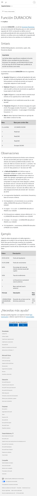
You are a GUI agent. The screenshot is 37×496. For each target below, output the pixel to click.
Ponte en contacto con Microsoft (9, 487)
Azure (3, 414)
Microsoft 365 (5, 344)
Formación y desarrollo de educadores (10, 395)
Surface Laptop (5, 336)
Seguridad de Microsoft (7, 411)
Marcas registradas (6, 490)
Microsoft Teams (5, 425)
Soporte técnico (6, 6)
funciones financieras (28, 27)
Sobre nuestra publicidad (16, 490)
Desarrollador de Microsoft (7, 436)
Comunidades (30, 317)
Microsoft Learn (5, 438)
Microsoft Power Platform (7, 449)
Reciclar (3, 371)
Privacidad (19, 487)
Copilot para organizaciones (8, 339)
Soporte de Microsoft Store (7, 363)
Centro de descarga (6, 360)
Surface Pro (4, 333)
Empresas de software (6, 452)
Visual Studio (5, 455)
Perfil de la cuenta (6, 358)
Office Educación (5, 393)
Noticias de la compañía (7, 468)
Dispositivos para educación (8, 384)
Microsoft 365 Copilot (6, 422)
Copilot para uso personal (7, 342)
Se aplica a (5, 21)
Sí (13, 325)
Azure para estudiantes (7, 401)
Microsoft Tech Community (7, 444)
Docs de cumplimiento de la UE (8, 493)
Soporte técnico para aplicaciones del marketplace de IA (14, 441)
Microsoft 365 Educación (7, 390)
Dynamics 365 (5, 417)
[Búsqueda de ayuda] (6, 2)
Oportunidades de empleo (7, 462)
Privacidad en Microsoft (7, 471)
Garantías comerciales (6, 374)
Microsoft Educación (6, 382)
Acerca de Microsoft (6, 465)
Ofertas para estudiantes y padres (9, 398)
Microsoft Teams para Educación (9, 387)
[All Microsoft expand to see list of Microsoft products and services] (2, 2)
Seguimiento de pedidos (7, 368)
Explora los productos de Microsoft (9, 347)
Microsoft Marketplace (7, 446)
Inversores (4, 473)
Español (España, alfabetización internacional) (14, 478)
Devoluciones (5, 366)
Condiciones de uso (26, 487)
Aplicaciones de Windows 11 (8, 350)
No (23, 325)
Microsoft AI (4, 409)
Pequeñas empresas (6, 428)
